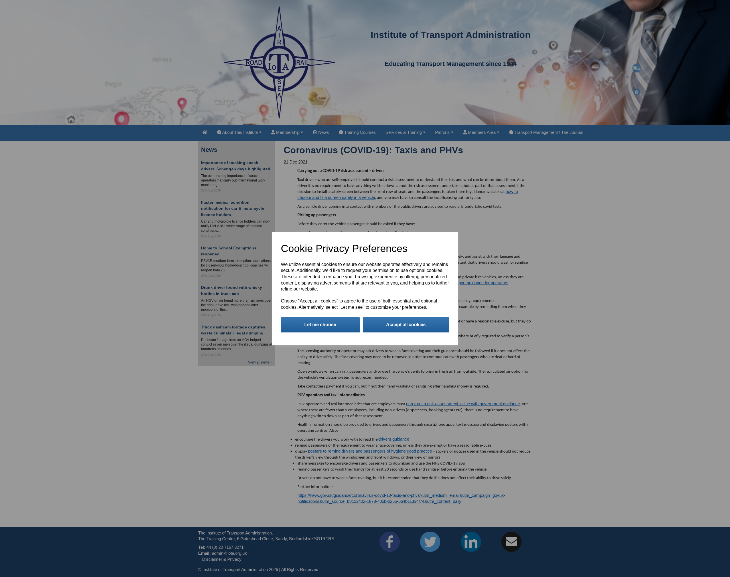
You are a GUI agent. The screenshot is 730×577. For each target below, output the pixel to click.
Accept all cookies (406, 324)
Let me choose (320, 324)
